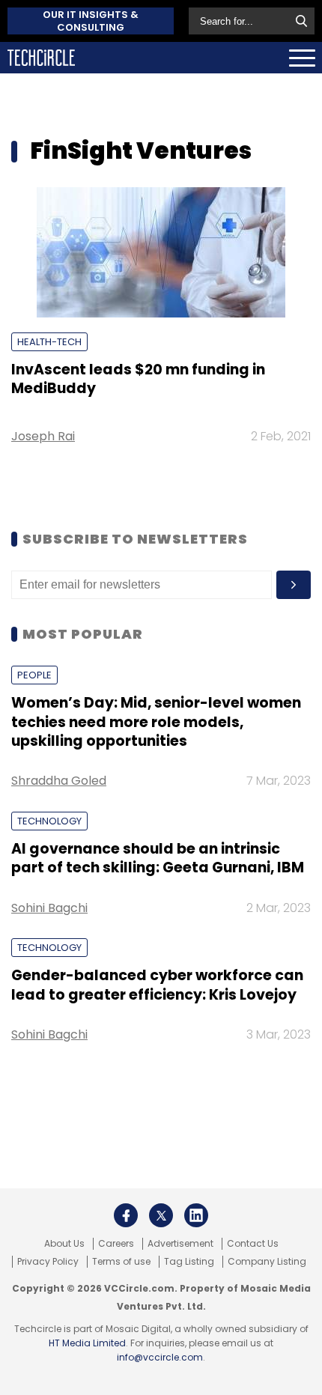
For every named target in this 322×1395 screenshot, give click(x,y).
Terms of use (121, 1262)
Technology (49, 821)
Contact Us (253, 1244)
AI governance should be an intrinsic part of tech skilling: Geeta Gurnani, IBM (157, 858)
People (34, 675)
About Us (64, 1244)
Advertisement (180, 1244)
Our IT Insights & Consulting (91, 20)
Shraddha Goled (58, 780)
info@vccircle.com (160, 1357)
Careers (116, 1244)
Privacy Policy (48, 1262)
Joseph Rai (43, 436)
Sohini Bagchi (49, 908)
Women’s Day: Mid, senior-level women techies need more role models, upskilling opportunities (156, 722)
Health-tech (49, 342)
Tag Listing (189, 1262)
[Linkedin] (196, 1215)
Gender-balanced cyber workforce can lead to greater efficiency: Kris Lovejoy (157, 984)
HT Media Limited (87, 1343)
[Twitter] (161, 1215)
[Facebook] (126, 1215)
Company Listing (267, 1262)
